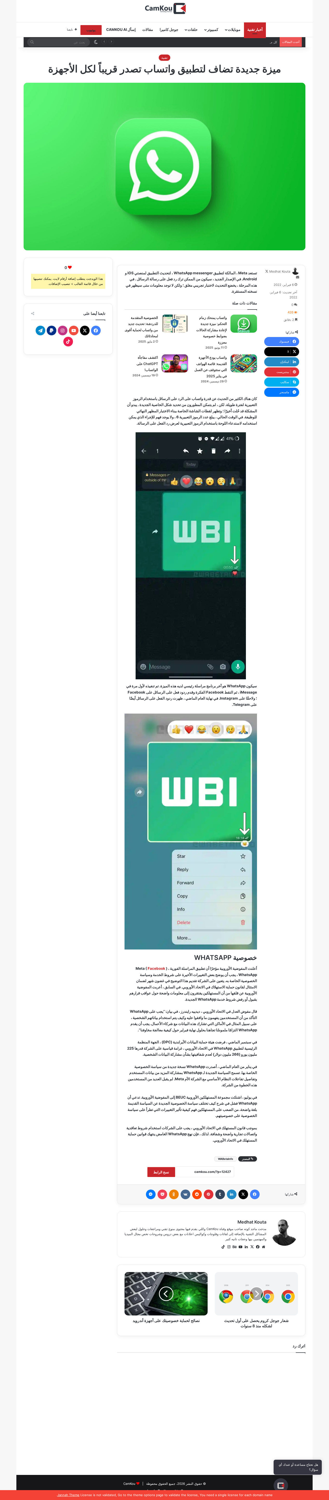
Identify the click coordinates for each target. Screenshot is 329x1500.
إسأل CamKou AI (121, 29)
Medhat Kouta (279, 271)
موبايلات (234, 29)
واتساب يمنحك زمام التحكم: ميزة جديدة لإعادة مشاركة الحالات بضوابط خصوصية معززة (211, 330)
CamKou (129, 1484)
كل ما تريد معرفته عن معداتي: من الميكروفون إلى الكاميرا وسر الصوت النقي (225, 42)
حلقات (192, 29)
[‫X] (252, 1247)
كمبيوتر (212, 29)
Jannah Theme (68, 1495)
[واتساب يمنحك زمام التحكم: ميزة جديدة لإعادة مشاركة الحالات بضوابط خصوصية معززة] (243, 324)
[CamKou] (165, 8)
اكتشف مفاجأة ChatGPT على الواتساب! (147, 363)
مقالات (147, 29)
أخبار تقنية (255, 29)
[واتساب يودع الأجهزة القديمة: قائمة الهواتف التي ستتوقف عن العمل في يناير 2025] (243, 363)
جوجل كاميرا (169, 29)
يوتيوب (91, 30)
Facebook (156, 968)
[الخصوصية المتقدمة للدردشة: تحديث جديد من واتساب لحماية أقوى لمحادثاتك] (175, 324)
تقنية (164, 58)
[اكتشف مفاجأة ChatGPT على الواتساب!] (175, 363)
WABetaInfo (225, 1159)
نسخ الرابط (161, 1172)
